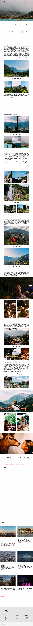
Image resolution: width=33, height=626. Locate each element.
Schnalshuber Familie (16, 323)
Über (6, 617)
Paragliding (5, 272)
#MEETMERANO (6, 464)
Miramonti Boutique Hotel (9, 153)
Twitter (18, 458)
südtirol (21, 464)
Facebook (10, 458)
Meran (15, 464)
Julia (7, 45)
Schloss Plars (7, 156)
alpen (9, 464)
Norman (13, 53)
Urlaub (23, 464)
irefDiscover (11, 464)
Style (22, 2)
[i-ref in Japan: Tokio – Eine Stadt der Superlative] (8, 556)
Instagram (13, 458)
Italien (13, 464)
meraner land (18, 464)
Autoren (6, 618)
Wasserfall (16, 221)
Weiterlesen (2, 547)
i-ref (3, 2)
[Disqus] (16, 484)
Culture (28, 2)
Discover (25, 2)
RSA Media (6, 619)
